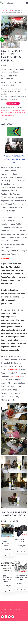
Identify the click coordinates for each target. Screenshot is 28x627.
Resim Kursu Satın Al (7, 115)
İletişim (4, 609)
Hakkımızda (12, 609)
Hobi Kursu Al (12, 112)
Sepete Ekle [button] (7, 555)
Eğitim (11, 10)
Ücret (20, 609)
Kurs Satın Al (21, 112)
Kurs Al (3, 612)
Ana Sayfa (4, 10)
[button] (24, 18)
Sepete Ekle (13, 103)
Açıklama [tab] (6, 119)
